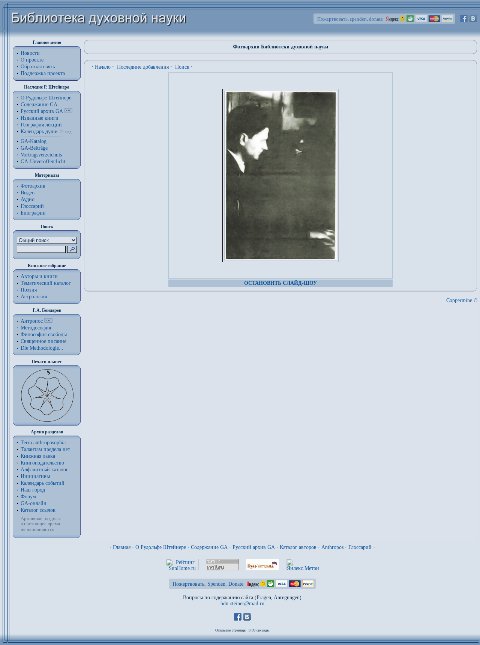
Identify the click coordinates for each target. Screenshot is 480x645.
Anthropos (332, 547)
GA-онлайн (33, 503)
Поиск (182, 67)
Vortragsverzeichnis (41, 155)
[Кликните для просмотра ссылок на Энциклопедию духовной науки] (48, 321)
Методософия (36, 328)
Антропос (32, 321)
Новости (30, 53)
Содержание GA (39, 104)
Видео (27, 192)
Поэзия (29, 290)
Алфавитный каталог (44, 469)
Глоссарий (32, 206)
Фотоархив (33, 186)
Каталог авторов (298, 547)
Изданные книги (39, 118)
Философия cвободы (44, 334)
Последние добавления (143, 67)
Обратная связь (38, 66)
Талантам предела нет (45, 449)
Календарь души (39, 131)
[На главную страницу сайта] (99, 36)
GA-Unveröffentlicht (43, 161)
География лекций (41, 125)
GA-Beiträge (34, 148)
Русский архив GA (42, 111)
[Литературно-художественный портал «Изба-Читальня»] (262, 568)
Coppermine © (462, 300)
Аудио (27, 199)
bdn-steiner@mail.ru (242, 603)
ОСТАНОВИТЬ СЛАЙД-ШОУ (280, 283)
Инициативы (35, 476)
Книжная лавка (38, 456)
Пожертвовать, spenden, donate (350, 19)
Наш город (33, 490)
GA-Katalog (33, 141)
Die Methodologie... (42, 348)
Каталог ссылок (38, 510)
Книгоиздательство (42, 463)
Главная (121, 547)
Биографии (33, 213)
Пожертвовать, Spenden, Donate (207, 584)
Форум (28, 496)
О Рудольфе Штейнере (160, 547)
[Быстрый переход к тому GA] (68, 111)
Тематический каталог (46, 283)
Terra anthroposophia (43, 442)
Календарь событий (42, 483)
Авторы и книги (39, 276)
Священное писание (43, 341)
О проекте (32, 60)
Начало (103, 67)
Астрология (34, 296)
